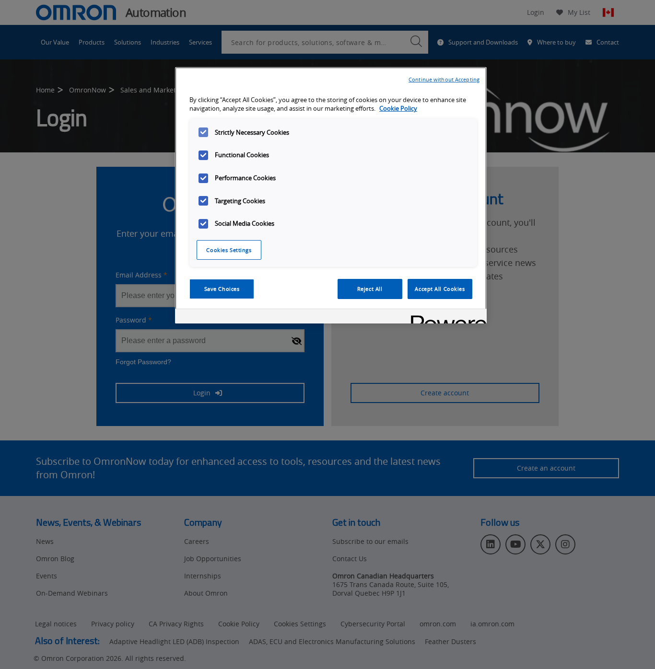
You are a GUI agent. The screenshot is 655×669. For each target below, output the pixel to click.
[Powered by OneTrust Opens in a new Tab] (445, 317)
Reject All (370, 288)
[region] (331, 195)
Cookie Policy (398, 108)
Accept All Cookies (440, 288)
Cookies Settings (228, 250)
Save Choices (222, 288)
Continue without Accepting (444, 79)
